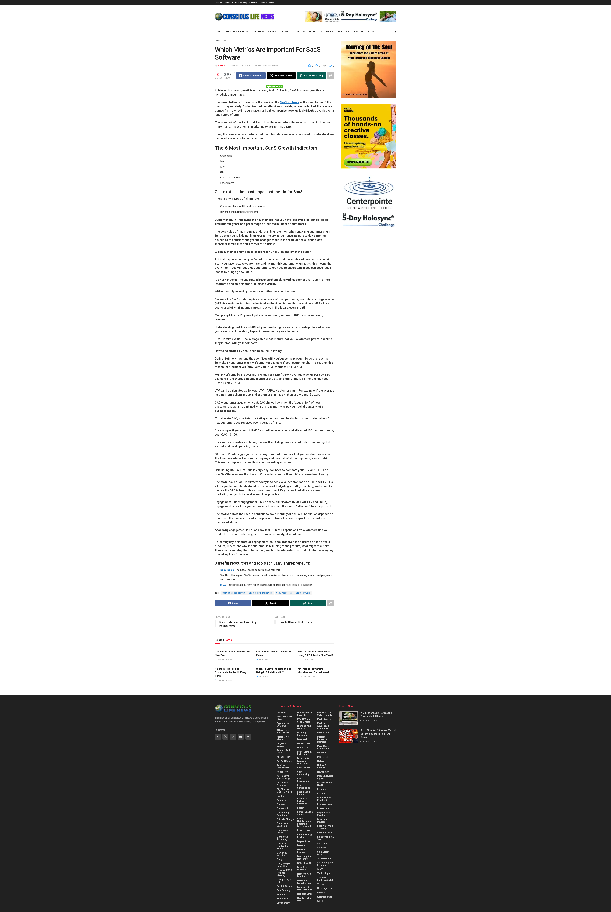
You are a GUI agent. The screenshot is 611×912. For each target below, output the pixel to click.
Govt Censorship (303, 773)
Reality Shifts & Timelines (325, 827)
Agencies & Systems (283, 724)
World (320, 901)
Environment (283, 902)
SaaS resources (284, 593)
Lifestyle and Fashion (304, 875)
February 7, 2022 (306, 660)
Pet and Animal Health (325, 783)
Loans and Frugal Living (304, 881)
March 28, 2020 (236, 66)
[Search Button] (395, 32)
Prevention (323, 808)
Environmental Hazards (304, 713)
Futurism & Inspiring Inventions (303, 761)
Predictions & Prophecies (324, 798)
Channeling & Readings (284, 813)
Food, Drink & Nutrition (304, 753)
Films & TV (302, 747)
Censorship (283, 808)
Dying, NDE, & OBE (284, 880)
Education (282, 898)
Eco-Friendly (283, 890)
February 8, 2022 (224, 660)
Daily (279, 859)
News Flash (323, 772)
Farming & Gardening (302, 733)
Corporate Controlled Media (282, 846)
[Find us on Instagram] (233, 737)
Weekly (321, 892)
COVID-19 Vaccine (282, 854)
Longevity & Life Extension (304, 888)
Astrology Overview (282, 783)
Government (303, 767)
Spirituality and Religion (325, 863)
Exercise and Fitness (304, 727)
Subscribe (253, 3)
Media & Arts (324, 719)
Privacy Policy (241, 3)
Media (329, 31)
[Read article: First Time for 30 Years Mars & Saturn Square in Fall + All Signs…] (348, 736)
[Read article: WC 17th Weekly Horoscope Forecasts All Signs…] (348, 718)
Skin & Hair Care (323, 853)
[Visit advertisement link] (351, 16)
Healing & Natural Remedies (302, 801)
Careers (281, 804)
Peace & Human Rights (325, 777)
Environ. (272, 31)
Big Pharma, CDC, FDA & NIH (285, 790)
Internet (301, 845)
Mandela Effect (305, 894)
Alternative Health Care (283, 731)
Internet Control (301, 850)
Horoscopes (315, 31)
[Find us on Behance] (241, 737)
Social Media (324, 858)
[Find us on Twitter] (225, 737)
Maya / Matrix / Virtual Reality (325, 713)
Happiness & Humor (303, 793)
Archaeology (283, 757)
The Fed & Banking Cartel (325, 878)
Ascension (282, 772)
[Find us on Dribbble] (248, 737)
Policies (321, 789)
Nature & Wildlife (322, 766)
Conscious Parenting (282, 838)
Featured (302, 739)
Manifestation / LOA (305, 899)
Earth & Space (284, 886)
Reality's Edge (324, 832)
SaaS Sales (227, 569)
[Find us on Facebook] (218, 737)
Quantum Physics (322, 820)
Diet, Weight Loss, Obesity (284, 864)
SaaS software (289, 102)
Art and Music (284, 761)
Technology (323, 873)
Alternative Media (283, 738)
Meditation (323, 732)
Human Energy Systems (304, 835)
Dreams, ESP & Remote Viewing (284, 873)
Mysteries (322, 757)
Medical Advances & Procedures (323, 726)
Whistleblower (324, 896)
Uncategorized (325, 888)
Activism (281, 712)
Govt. (285, 31)
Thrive (320, 884)
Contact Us (228, 3)
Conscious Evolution (282, 824)
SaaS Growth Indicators (261, 593)
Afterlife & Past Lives (285, 718)
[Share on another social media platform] (330, 75)
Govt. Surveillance (303, 786)
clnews (221, 66)
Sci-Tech (366, 31)
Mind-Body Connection (323, 747)
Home (218, 31)
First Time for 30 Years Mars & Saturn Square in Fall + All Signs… (378, 734)
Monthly (321, 752)
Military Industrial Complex (322, 739)
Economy (256, 31)
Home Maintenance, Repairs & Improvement (304, 822)
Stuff (224, 41)
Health (298, 31)
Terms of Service (266, 3)
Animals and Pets (283, 751)
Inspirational (304, 841)
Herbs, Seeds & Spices (305, 813)
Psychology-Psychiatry (323, 813)
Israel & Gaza (304, 863)
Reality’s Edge (346, 31)
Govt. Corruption (303, 779)
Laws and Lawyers (302, 868)
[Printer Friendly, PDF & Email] (274, 86)
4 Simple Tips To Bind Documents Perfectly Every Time (230, 672)
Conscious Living (235, 31)
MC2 (223, 584)
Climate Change (285, 819)
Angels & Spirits (281, 744)
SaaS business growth (233, 593)
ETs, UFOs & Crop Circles (303, 720)
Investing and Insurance (304, 857)
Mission (218, 3)
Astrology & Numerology (283, 777)
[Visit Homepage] (244, 17)
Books (280, 796)
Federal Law (303, 743)
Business (282, 800)
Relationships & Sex (325, 838)
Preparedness (324, 804)
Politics (321, 793)
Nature (320, 761)
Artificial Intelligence (283, 766)
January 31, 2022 (265, 677)
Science (321, 847)
